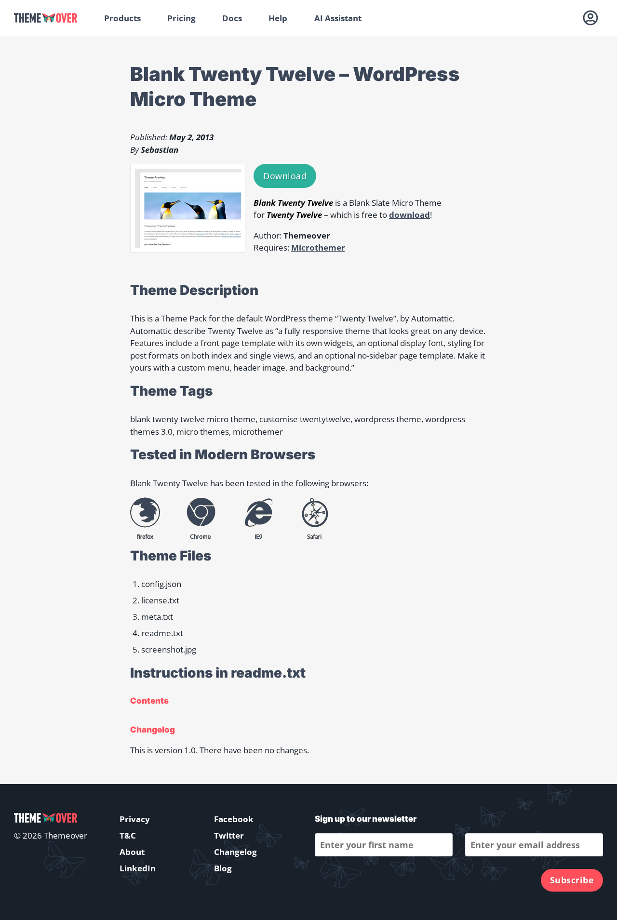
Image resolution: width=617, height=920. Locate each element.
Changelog (235, 851)
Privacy (135, 819)
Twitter (229, 835)
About (132, 851)
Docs (232, 18)
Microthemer (318, 247)
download (409, 214)
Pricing (181, 18)
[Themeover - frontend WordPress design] (52, 18)
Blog (223, 868)
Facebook (234, 819)
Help (277, 18)
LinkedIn (138, 868)
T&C (128, 835)
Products (122, 18)
